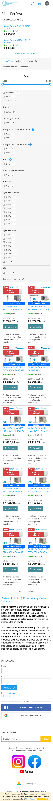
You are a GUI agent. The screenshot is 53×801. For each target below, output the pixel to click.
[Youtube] (26, 771)
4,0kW (10, 238)
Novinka (10, 100)
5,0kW (10, 204)
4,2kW (10, 220)
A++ (9, 138)
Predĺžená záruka (19, 750)
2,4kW (10, 197)
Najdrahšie (33, 61)
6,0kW (10, 208)
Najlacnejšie (21, 61)
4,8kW (10, 242)
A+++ (9, 134)
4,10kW (10, 254)
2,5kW (10, 216)
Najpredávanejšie (10, 66)
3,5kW (10, 200)
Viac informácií (30, 799)
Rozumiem (42, 799)
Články (39, 750)
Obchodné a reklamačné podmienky (23, 748)
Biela (10, 164)
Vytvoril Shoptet (29, 783)
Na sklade (12, 92)
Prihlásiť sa (9, 688)
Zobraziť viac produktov (25, 53)
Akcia (10, 96)
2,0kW (10, 212)
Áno (10, 122)
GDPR (41, 748)
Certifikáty (31, 750)
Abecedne (24, 66)
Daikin (10, 112)
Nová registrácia (8, 693)
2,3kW (10, 250)
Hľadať (46, 739)
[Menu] (47, 3)
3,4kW (10, 223)
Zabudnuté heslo (8, 696)
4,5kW (10, 257)
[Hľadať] (32, 3)
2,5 (9, 261)
